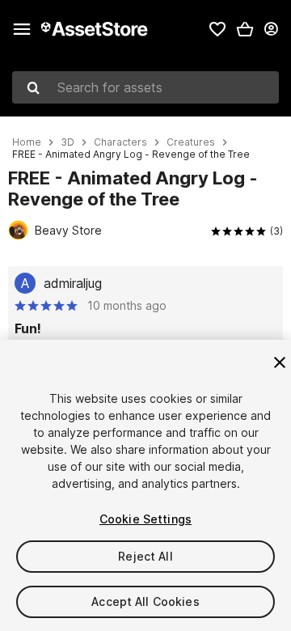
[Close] (279, 362)
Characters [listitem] (120, 142)
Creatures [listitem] (191, 142)
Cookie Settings (145, 519)
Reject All (145, 556)
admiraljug (73, 283)
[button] (245, 29)
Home (26, 142)
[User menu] (271, 29)
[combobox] (145, 87)
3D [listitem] (67, 142)
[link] (217, 29)
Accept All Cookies (145, 601)
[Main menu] (22, 29)
